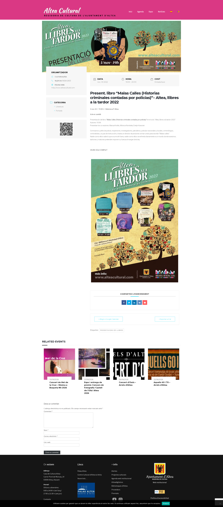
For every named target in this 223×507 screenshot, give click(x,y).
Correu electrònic (50, 436)
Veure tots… (82, 478)
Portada (59, 111)
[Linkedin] (134, 302)
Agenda (140, 11)
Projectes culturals (119, 475)
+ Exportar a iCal (165, 319)
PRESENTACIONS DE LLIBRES (111, 330)
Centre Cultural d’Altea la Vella (89, 475)
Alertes (114, 471)
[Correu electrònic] (145, 302)
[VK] (139, 302)
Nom (46, 430)
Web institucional (160, 482)
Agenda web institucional (121, 478)
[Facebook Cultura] (114, 499)
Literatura (59, 107)
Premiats (115, 493)
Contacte (47, 499)
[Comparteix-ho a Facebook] (124, 302)
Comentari (48, 411)
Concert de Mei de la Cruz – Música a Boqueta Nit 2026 (58, 385)
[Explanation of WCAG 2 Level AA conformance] (160, 491)
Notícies (161, 11)
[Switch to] (171, 12)
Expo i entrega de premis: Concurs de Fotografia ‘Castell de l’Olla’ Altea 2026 (94, 387)
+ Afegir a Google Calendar (108, 319)
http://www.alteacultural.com (63, 88)
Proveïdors (116, 489)
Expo (151, 11)
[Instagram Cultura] (120, 499)
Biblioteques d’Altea (120, 486)
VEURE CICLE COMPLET (98, 150)
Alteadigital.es (117, 482)
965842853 (66, 81)
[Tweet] (129, 302)
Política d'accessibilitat (160, 498)
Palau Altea (81, 471)
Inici (130, 11)
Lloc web (47, 442)
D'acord (166, 503)
